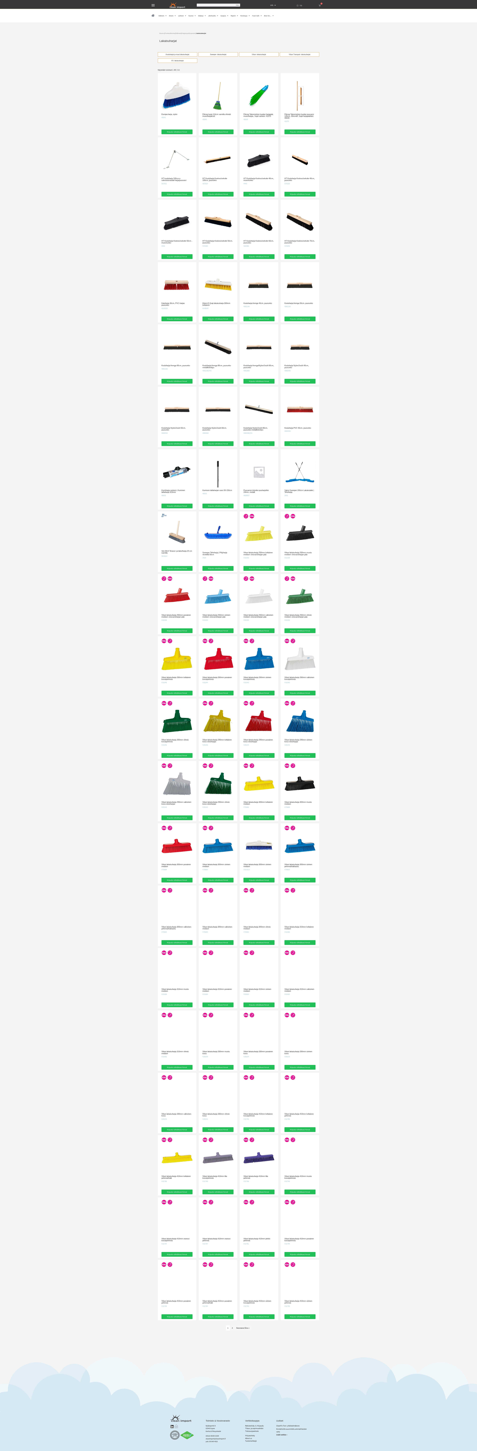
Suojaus (223, 16)
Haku (237, 5)
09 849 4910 (213, 1441)
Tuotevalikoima (170, 33)
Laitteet (181, 16)
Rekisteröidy (250, 1426)
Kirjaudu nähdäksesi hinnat (177, 132)
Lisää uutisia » (282, 1434)
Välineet (161, 16)
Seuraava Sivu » (243, 1328)
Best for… (267, 16)
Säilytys (200, 16)
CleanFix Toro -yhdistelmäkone (287, 1426)
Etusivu (161, 33)
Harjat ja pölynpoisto (188, 33)
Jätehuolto (212, 16)
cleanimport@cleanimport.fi (216, 1439)
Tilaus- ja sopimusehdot (254, 1428)
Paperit (233, 16)
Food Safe (255, 16)
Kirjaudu (260, 1426)
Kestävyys (243, 16)
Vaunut (190, 16)
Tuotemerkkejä (251, 1441)
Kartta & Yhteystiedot (213, 1431)
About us (248, 1438)
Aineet (171, 16)
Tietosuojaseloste (252, 1431)
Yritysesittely (250, 1435)
